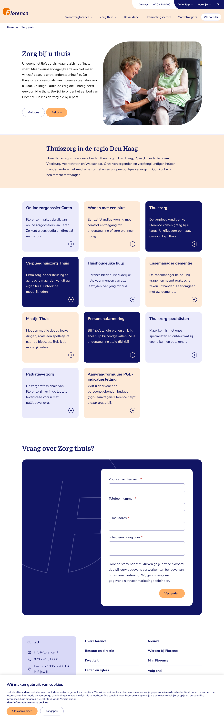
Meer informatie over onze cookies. (28, 702)
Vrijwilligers (185, 4)
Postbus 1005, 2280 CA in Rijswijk (52, 669)
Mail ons (33, 112)
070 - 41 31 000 (46, 659)
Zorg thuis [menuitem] (106, 17)
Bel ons (56, 112)
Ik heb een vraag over (124, 537)
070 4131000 (161, 4)
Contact (143, 4)
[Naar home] (1, 11)
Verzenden (171, 593)
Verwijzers (204, 4)
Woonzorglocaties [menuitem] (77, 17)
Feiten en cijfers (97, 670)
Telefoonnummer (121, 498)
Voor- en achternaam (124, 479)
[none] (79, 17)
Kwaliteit (92, 660)
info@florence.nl (46, 652)
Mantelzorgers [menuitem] (187, 17)
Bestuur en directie (99, 651)
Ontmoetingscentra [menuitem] (158, 17)
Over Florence (95, 641)
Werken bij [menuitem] (211, 17)
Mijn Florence (158, 660)
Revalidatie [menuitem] (131, 17)
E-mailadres (118, 518)
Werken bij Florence (163, 651)
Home (11, 27)
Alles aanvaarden (22, 711)
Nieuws (153, 641)
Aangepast (52, 711)
